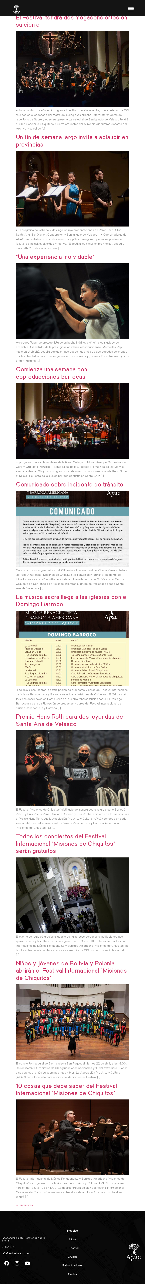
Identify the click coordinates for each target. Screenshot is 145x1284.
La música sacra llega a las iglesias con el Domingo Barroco (72, 600)
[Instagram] (17, 1263)
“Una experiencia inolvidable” (55, 256)
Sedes (72, 1274)
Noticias (72, 1230)
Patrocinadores (72, 1265)
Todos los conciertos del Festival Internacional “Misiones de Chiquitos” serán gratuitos (65, 843)
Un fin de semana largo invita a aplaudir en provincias (72, 140)
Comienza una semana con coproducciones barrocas (51, 372)
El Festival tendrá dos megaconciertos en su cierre (71, 20)
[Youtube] (27, 1263)
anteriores (24, 1205)
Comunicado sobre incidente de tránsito (69, 484)
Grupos (72, 1256)
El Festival (72, 1248)
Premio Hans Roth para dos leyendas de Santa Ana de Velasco (69, 720)
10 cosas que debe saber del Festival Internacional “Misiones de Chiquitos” (66, 1089)
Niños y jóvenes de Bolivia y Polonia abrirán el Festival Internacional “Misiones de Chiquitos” (71, 970)
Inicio (72, 1239)
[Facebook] (6, 1263)
